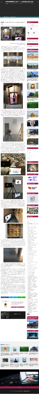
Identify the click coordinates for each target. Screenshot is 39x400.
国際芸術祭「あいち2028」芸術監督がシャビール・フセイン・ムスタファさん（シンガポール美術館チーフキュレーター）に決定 (14, 365)
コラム (24, 3)
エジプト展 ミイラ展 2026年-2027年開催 (32, 61)
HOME (5, 3)
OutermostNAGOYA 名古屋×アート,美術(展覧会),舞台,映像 (19, 1)
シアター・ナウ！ (28, 3)
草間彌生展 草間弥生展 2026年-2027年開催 (32, 118)
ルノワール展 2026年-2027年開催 (31, 145)
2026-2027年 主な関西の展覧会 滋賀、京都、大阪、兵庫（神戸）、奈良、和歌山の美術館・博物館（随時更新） (32, 99)
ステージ (10, 3)
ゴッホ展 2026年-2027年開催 (31, 127)
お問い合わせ (29, 150)
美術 (7, 3)
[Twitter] (13, 297)
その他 (16, 3)
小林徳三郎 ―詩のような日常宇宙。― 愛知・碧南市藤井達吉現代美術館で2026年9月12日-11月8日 (5, 354)
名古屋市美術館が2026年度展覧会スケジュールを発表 (32, 136)
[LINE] (21, 297)
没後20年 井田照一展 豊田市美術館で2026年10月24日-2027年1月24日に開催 (33, 365)
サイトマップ (29, 154)
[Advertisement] (19, 10)
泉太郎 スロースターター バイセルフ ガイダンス (11, 18)
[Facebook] (5, 297)
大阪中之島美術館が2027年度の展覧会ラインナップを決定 (33, 354)
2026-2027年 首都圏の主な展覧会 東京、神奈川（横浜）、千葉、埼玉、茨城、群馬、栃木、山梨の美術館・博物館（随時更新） (32, 80)
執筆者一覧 (28, 158)
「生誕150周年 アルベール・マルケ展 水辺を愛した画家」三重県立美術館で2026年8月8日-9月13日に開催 (5, 365)
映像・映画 (13, 3)
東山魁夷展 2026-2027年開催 (24, 353)
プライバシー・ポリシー (30, 156)
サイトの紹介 (29, 152)
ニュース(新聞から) (20, 3)
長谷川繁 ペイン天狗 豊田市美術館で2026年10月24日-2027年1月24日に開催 (24, 365)
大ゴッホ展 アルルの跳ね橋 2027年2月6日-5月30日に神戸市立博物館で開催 (14, 354)
